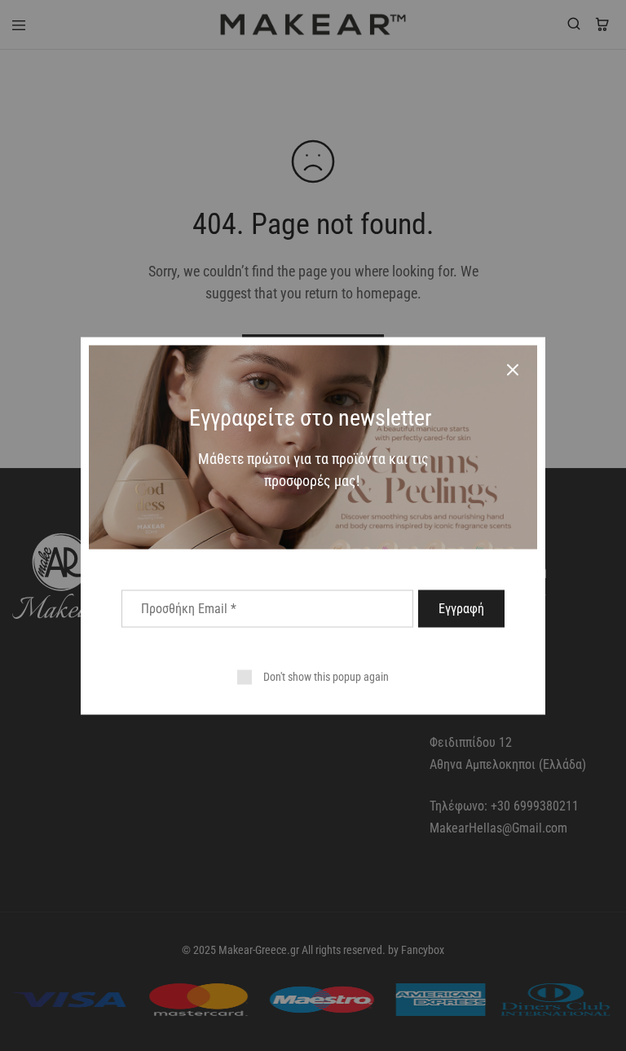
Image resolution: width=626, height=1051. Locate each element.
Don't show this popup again (326, 675)
